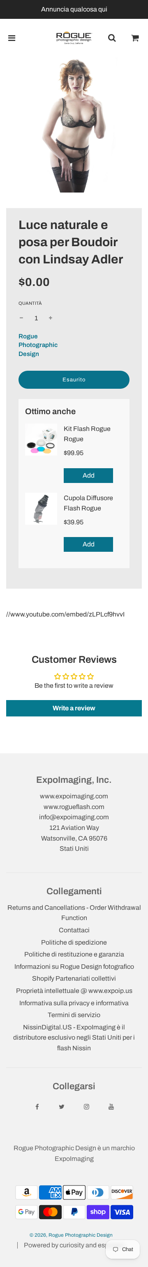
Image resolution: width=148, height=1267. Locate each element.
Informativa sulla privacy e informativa (74, 1003)
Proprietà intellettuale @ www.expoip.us (74, 990)
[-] (21, 318)
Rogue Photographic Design (38, 345)
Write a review (74, 708)
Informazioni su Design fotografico (74, 966)
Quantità (30, 303)
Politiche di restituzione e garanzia (74, 954)
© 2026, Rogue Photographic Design (71, 1235)
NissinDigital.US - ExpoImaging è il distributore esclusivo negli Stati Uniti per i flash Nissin (74, 1038)
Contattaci (74, 930)
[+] (50, 318)
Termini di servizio (74, 1014)
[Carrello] (135, 38)
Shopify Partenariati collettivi (74, 978)
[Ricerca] (112, 38)
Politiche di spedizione (74, 942)
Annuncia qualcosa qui (74, 9)
